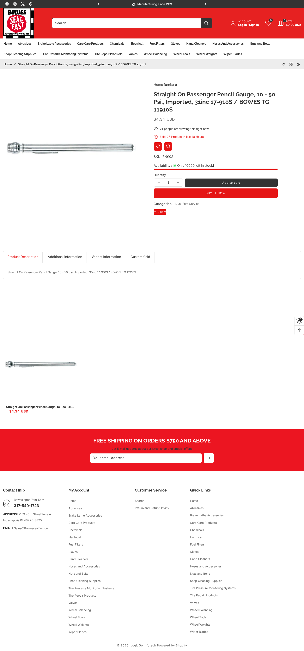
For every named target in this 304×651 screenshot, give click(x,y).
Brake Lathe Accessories (85, 515)
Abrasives (75, 508)
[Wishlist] (158, 146)
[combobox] (132, 23)
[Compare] (168, 146)
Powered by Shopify (172, 645)
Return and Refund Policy (152, 508)
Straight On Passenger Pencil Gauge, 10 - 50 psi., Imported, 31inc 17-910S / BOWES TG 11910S (39, 407)
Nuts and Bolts (78, 573)
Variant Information (106, 257)
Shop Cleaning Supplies (84, 581)
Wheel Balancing (79, 610)
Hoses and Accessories (84, 566)
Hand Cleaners (78, 559)
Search (139, 501)
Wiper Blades (77, 632)
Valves (72, 602)
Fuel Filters (75, 544)
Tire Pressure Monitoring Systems (91, 588)
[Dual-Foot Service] (291, 64)
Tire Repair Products (82, 595)
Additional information (65, 257)
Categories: (163, 203)
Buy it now (216, 193)
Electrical (74, 537)
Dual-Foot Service (187, 203)
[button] (286, 23)
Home (8, 64)
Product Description (22, 257)
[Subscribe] (209, 458)
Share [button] (162, 212)
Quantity (160, 175)
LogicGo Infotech (143, 645)
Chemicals (75, 530)
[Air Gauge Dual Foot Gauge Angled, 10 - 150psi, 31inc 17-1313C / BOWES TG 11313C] (298, 64)
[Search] (206, 23)
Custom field (140, 257)
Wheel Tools (76, 617)
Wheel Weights (78, 624)
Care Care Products (81, 522)
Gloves (73, 552)
